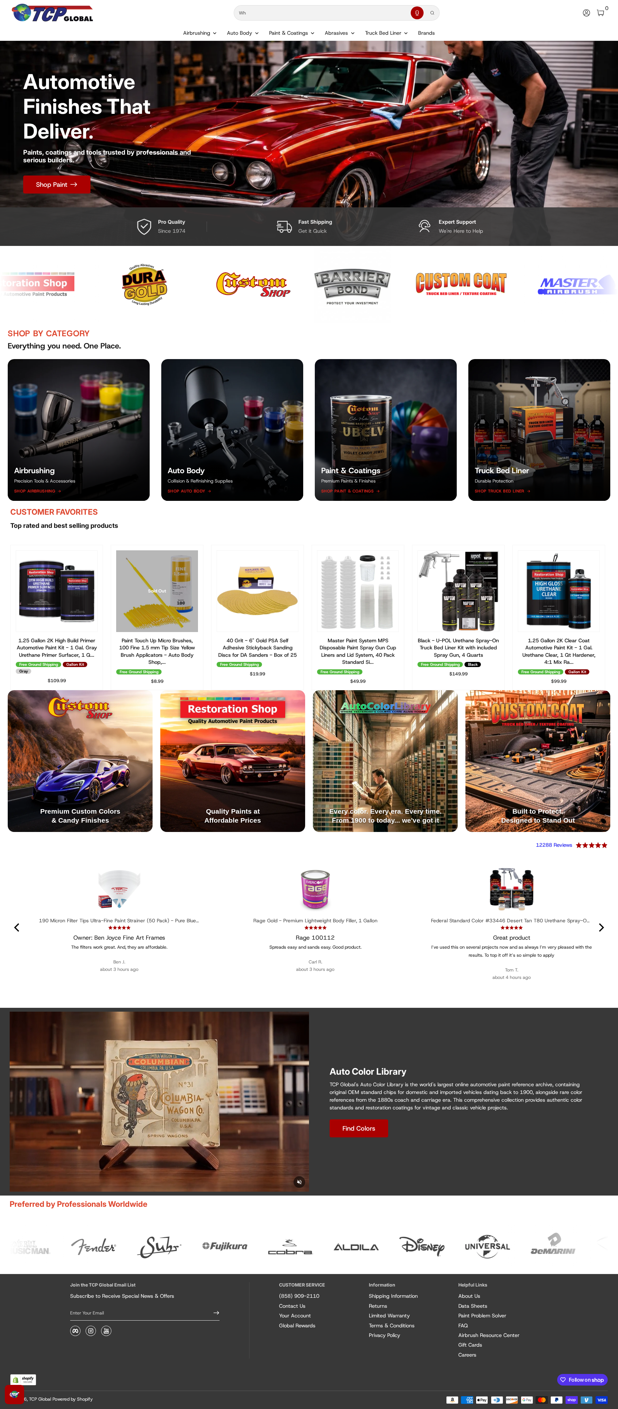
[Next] (601, 927)
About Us (469, 1296)
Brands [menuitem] (426, 33)
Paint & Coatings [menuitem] (288, 33)
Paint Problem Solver (482, 1315)
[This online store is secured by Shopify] (23, 1380)
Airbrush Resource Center (489, 1335)
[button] (417, 12)
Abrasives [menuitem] (336, 33)
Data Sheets (472, 1306)
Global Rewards (297, 1325)
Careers (467, 1354)
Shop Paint (51, 184)
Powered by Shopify (72, 1399)
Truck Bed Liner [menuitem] (383, 33)
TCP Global (40, 1399)
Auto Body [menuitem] (239, 33)
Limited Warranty (389, 1315)
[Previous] (17, 927)
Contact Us (292, 1306)
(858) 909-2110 (299, 1296)
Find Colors (358, 1128)
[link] (71, 1247)
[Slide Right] (595, 617)
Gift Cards (470, 1344)
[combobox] (321, 13)
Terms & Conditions (392, 1325)
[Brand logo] (78, 285)
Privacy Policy (384, 1335)
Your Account (295, 1315)
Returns (378, 1306)
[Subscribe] (214, 1313)
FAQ (463, 1325)
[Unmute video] (299, 1182)
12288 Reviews (554, 845)
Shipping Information (393, 1296)
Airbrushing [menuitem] (196, 33)
